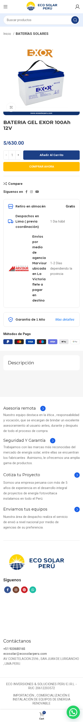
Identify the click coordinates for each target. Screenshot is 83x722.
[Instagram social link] (31, 192)
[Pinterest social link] (24, 589)
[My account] (77, 6)
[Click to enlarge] (11, 107)
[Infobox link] (24, 408)
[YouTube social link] (37, 192)
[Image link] (36, 563)
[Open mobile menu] (5, 6)
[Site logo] (41, 6)
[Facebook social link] (26, 192)
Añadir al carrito (51, 155)
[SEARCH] (75, 20)
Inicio (7, 34)
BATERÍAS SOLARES (32, 34)
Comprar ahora (41, 166)
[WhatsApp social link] (32, 589)
